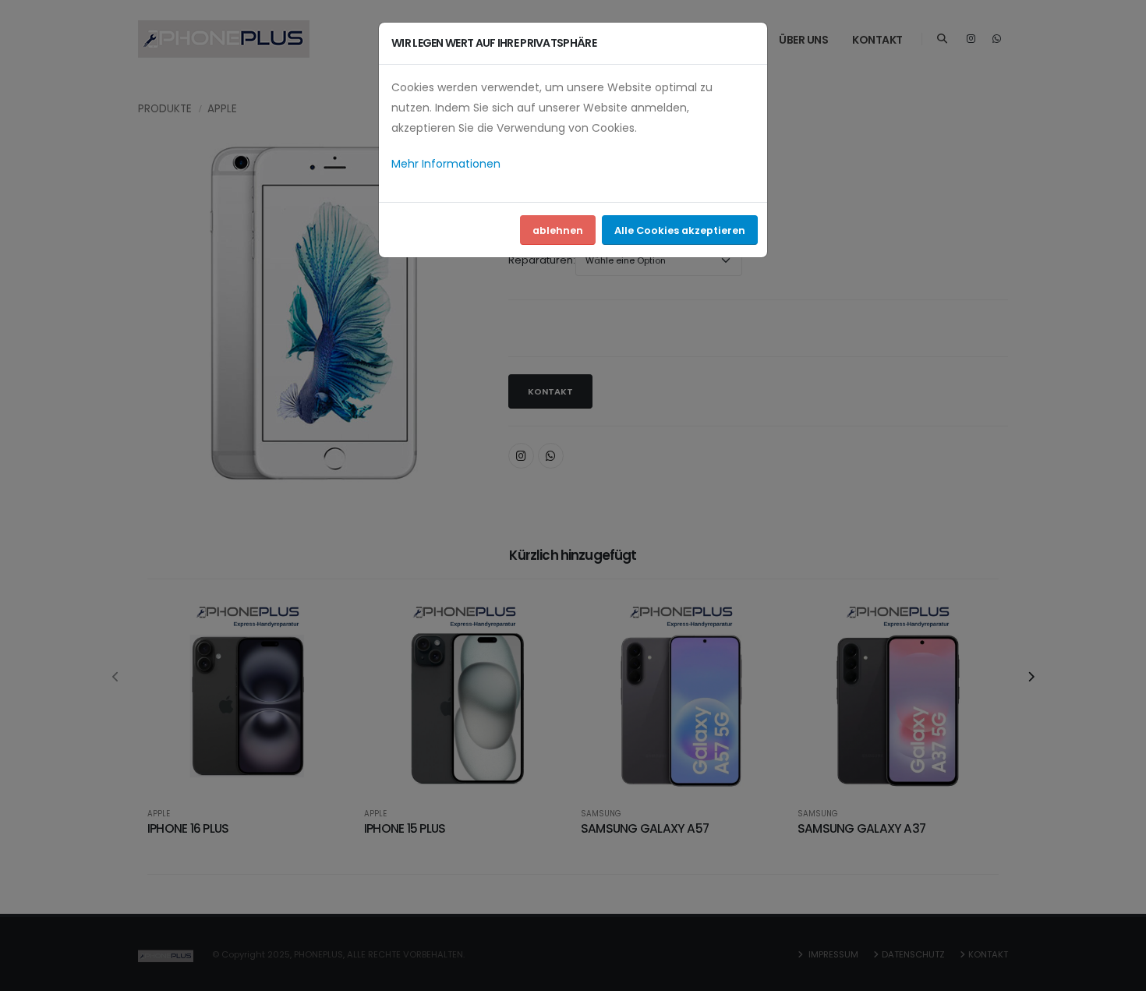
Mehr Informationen (445, 164)
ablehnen (557, 230)
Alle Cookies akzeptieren (679, 230)
